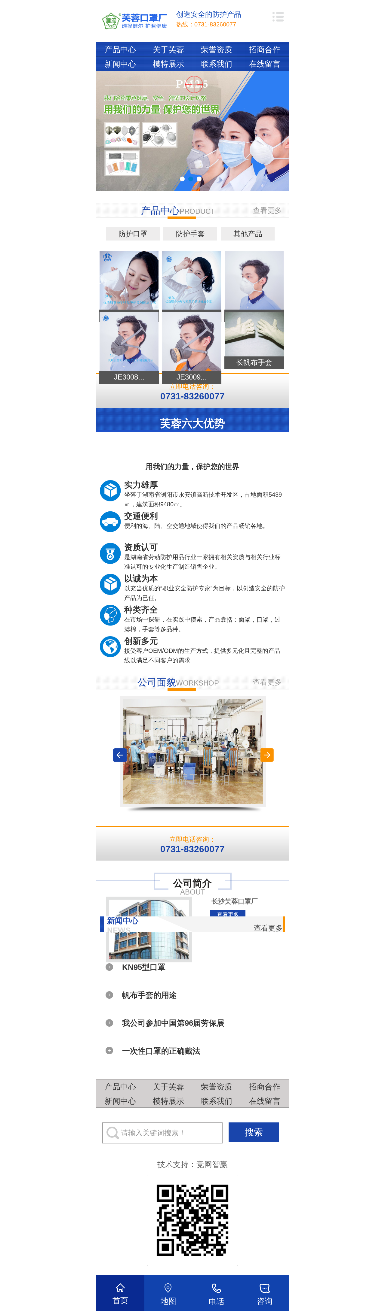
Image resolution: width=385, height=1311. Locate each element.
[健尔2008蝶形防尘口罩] (129, 280)
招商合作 (264, 49)
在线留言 (264, 63)
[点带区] (193, 751)
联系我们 (216, 63)
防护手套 (190, 234)
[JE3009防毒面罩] (191, 341)
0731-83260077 (215, 24)
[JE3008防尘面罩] (129, 341)
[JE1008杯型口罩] (254, 280)
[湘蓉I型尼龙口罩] (191, 280)
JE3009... (192, 377)
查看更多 (267, 210)
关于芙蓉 (168, 49)
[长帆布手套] (254, 334)
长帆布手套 (254, 362)
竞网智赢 (212, 1164)
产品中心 (120, 49)
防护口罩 (133, 234)
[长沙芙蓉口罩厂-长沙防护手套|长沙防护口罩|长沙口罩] (134, 21)
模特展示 (168, 63)
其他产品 (247, 234)
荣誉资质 (216, 49)
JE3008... (129, 377)
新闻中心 (120, 63)
